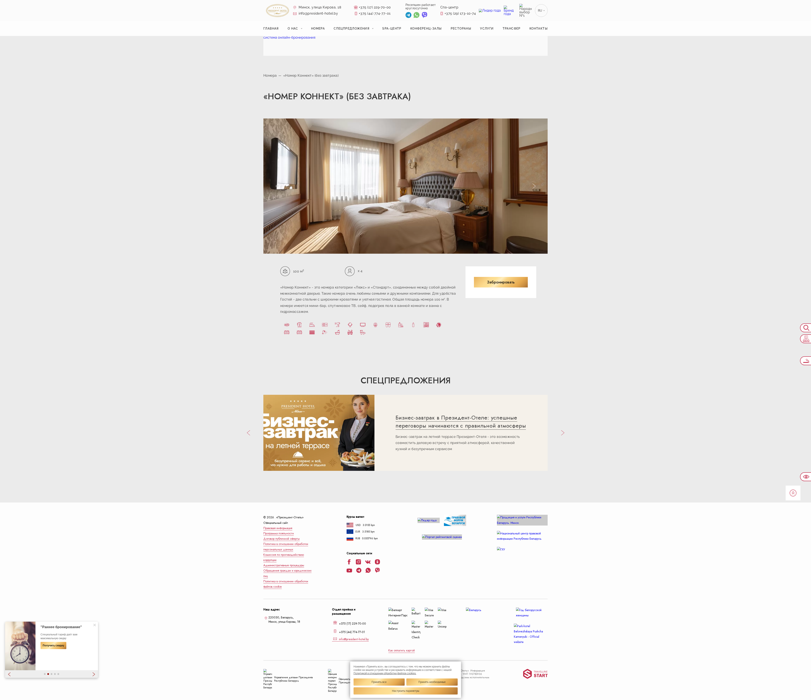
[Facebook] (349, 562)
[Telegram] (408, 15)
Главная (271, 28)
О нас (293, 28)
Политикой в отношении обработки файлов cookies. (385, 673)
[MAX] (432, 15)
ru (540, 10)
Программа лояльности (278, 533)
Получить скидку (53, 645)
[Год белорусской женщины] (531, 612)
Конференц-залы (426, 28)
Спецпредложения (351, 28)
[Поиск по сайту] (805, 327)
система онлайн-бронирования (289, 37)
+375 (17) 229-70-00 (375, 7)
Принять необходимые (432, 682)
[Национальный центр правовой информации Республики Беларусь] (522, 536)
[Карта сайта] (805, 338)
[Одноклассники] (377, 562)
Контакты (538, 28)
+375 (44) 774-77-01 (375, 13)
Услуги (487, 28)
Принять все (378, 682)
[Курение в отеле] (805, 360)
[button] (45, 674)
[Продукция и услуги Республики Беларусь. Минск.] (522, 520)
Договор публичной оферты (281, 539)
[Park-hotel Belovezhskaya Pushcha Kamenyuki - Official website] (531, 634)
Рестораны (461, 28)
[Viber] (424, 15)
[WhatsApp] (416, 15)
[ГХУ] (522, 549)
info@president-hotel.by (318, 13)
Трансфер (512, 28)
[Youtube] (349, 571)
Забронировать (501, 282)
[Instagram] (358, 562)
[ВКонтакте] (368, 562)
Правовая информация (277, 528)
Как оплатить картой (401, 650)
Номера (318, 28)
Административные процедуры (283, 565)
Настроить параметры (405, 690)
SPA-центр (391, 28)
